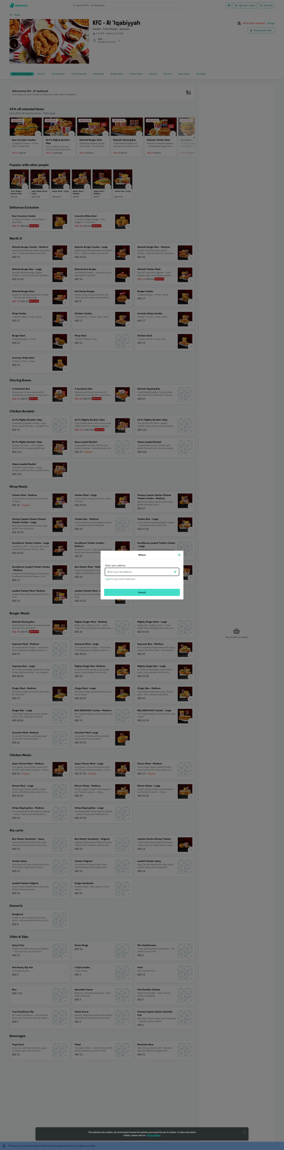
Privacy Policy (153, 1135)
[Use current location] (175, 571)
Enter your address (115, 565)
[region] (142, 1134)
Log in (108, 579)
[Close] (179, 555)
